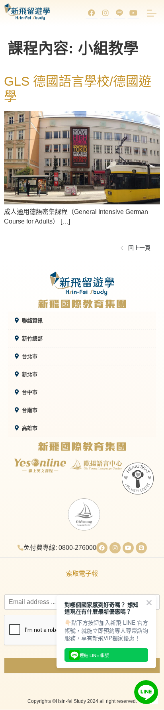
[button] (135, 247)
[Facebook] (92, 13)
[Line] (141, 547)
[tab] (82, 321)
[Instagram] (105, 13)
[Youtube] (133, 13)
